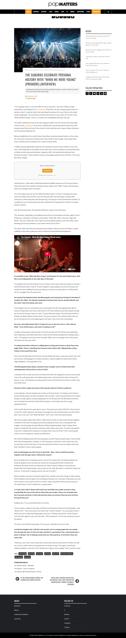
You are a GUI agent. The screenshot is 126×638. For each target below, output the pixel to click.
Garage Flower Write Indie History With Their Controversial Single (97, 78)
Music (57, 12)
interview (31, 554)
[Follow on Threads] (68, 16)
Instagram (67, 623)
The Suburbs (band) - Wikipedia (24, 565)
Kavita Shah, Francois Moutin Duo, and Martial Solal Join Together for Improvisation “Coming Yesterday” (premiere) (62, 581)
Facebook (67, 606)
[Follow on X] (53, 16)
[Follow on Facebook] (61, 16)
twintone (27, 557)
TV (67, 12)
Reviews (43, 12)
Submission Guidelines (21, 614)
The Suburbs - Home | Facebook (24, 569)
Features (36, 12)
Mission (16, 610)
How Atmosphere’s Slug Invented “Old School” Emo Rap (97, 37)
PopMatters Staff (32, 96)
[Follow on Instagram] (65, 16)
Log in (54, 175)
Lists (50, 12)
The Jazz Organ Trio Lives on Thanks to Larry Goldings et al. (97, 71)
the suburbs (18, 557)
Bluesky (66, 614)
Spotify (66, 619)
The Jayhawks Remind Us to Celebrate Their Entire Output (97, 64)
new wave (39, 554)
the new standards (67, 554)
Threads (66, 627)
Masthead (17, 606)
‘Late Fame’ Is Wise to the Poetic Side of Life (98, 58)
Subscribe (96, 12)
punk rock (55, 554)
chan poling (22, 554)
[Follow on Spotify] (72, 16)
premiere (47, 554)
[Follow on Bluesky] (57, 16)
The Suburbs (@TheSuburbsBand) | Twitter (27, 572)
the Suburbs (41, 109)
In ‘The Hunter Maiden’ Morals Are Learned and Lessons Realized (32, 579)
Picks (88, 12)
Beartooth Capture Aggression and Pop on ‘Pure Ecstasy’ (98, 51)
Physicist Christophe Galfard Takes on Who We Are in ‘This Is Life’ (99, 44)
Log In (28, 12)
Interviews (80, 12)
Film (62, 12)
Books (72, 12)
